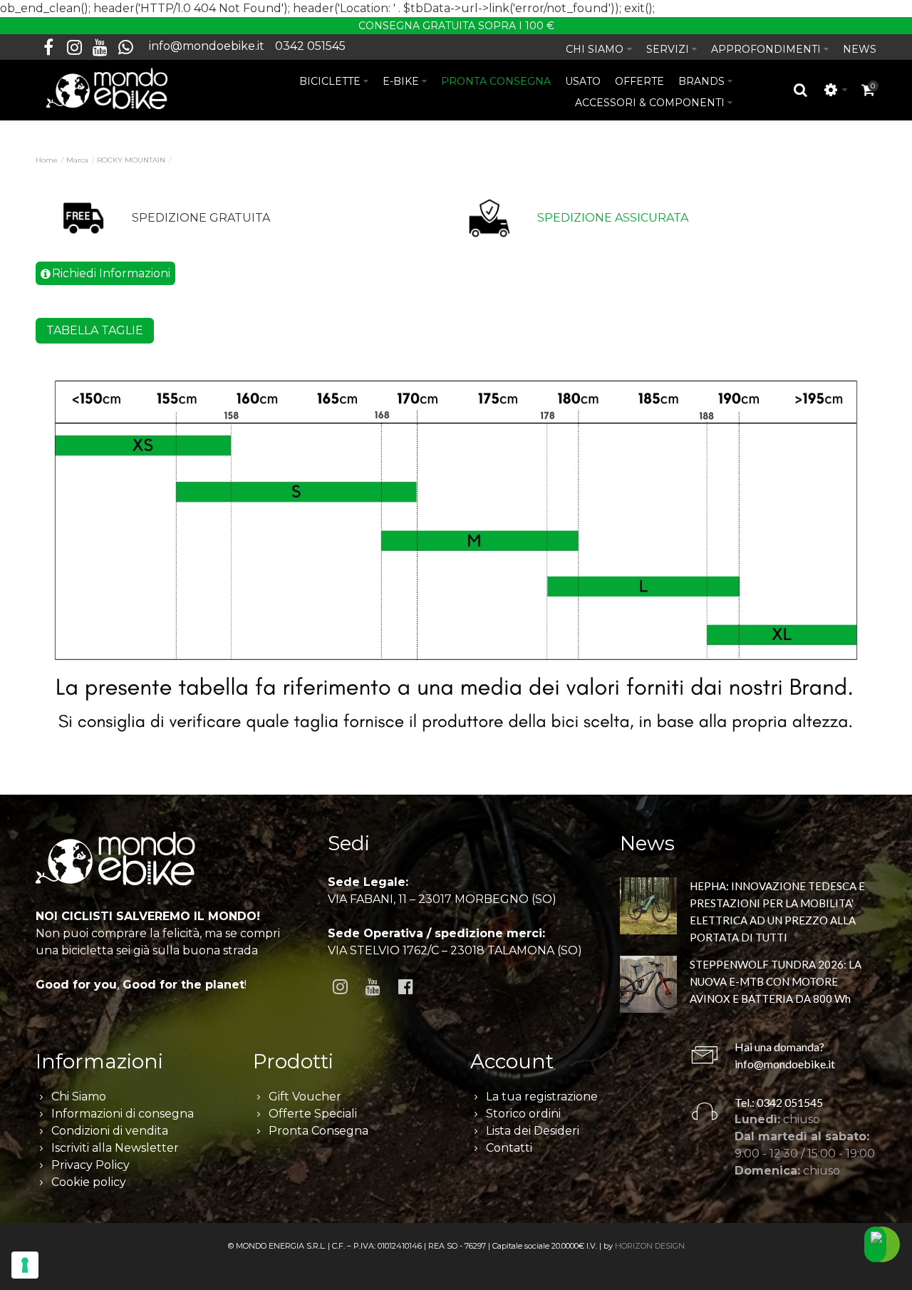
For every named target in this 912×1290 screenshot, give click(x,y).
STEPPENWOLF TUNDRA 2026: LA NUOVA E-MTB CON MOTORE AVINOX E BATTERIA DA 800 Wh (775, 981)
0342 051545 (310, 46)
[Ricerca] (801, 90)
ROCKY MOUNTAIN (131, 160)
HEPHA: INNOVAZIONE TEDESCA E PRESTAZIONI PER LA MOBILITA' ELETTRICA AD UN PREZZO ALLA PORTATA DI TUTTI (777, 911)
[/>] (648, 908)
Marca (77, 160)
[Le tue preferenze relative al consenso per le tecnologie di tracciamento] (24, 1265)
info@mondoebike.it (206, 46)
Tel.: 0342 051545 (779, 1102)
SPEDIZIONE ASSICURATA (612, 218)
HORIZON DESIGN (650, 1246)
